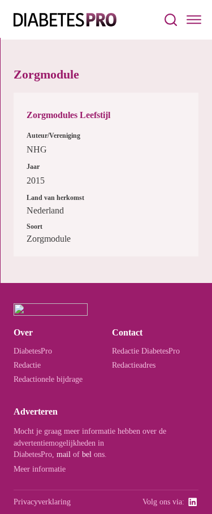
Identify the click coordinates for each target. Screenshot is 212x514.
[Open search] (171, 20)
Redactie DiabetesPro (146, 350)
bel (87, 454)
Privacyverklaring (42, 501)
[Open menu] (194, 20)
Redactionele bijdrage (48, 379)
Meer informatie (40, 468)
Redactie (27, 364)
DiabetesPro (33, 350)
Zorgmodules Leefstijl (68, 115)
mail (64, 454)
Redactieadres (133, 364)
